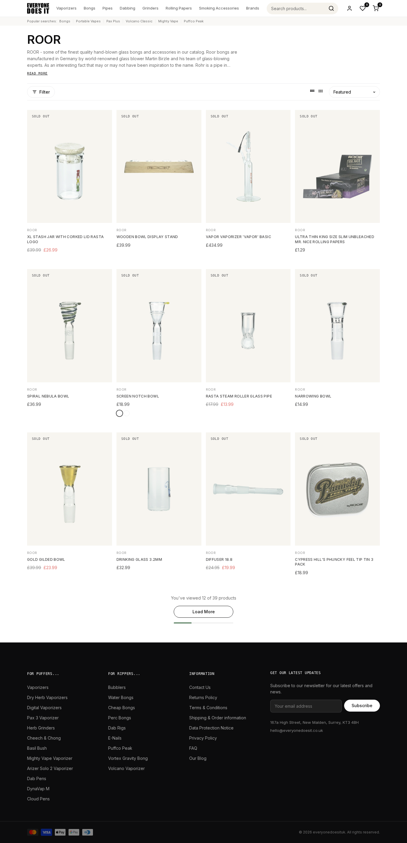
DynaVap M (38, 788)
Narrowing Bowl (313, 396)
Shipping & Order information (217, 717)
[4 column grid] (312, 91)
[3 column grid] (320, 91)
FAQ (193, 748)
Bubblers (117, 687)
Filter (44, 91)
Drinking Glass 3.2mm (139, 559)
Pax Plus (113, 21)
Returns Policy (203, 697)
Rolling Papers (179, 8)
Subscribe (362, 705)
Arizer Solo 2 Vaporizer (50, 768)
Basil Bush (37, 748)
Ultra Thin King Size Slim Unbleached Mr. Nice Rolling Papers (334, 239)
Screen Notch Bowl (137, 396)
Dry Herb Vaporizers (47, 697)
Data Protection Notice (211, 727)
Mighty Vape (168, 21)
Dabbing (127, 8)
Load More (203, 611)
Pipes (107, 8)
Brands (252, 8)
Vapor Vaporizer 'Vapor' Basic (238, 237)
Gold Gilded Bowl (46, 559)
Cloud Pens (38, 798)
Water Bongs (120, 697)
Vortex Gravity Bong (128, 758)
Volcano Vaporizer (126, 768)
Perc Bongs (119, 717)
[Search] (331, 8)
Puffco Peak (194, 21)
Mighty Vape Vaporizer (49, 758)
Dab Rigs (117, 727)
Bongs (89, 8)
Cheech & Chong (44, 737)
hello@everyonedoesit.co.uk (296, 730)
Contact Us (200, 687)
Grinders (150, 8)
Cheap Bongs (121, 707)
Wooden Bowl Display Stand (147, 237)
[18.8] (127, 413)
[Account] (349, 8)
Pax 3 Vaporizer (43, 717)
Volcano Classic (139, 21)
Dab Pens (36, 778)
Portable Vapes (88, 21)
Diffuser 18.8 (219, 559)
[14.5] (119, 413)
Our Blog (197, 758)
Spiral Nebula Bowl (48, 396)
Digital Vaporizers (44, 707)
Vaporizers (66, 8)
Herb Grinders (41, 727)
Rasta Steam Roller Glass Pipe (239, 396)
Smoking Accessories (219, 8)
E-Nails (115, 737)
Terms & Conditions (208, 707)
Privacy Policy (203, 737)
